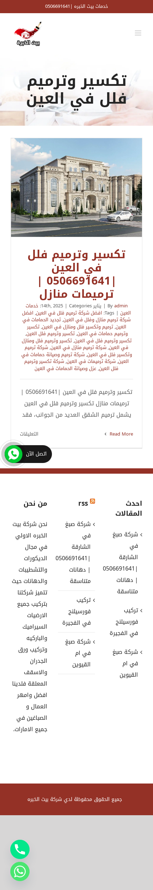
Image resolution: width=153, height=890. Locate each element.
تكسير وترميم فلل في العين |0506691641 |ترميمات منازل (76, 187)
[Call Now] (13, 454)
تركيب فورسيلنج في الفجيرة (76, 611)
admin (121, 305)
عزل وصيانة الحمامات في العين (65, 368)
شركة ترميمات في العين (91, 361)
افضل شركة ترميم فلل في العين (69, 312)
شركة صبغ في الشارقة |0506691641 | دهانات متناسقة (76, 553)
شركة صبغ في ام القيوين (77, 653)
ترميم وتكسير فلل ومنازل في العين (77, 326)
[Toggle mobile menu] (138, 33)
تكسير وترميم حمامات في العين (77, 330)
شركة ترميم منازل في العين (78, 347)
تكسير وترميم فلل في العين (103, 340)
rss (83, 503)
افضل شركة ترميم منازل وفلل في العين (76, 316)
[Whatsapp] (20, 871)
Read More (120, 434)
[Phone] (20, 849)
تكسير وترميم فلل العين (50, 333)
